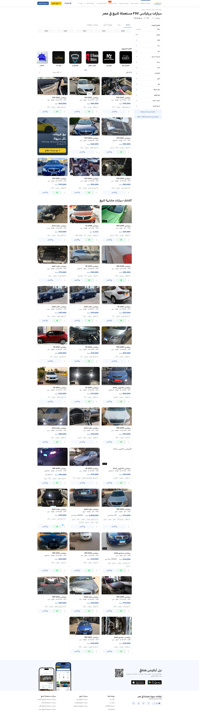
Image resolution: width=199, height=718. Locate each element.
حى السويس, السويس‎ (91, 519)
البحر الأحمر (125, 563)
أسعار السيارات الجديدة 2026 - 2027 (147, 117)
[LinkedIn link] (138, 703)
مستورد (105, 519)
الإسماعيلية (126, 606)
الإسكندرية (61, 357)
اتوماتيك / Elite (79, 235)
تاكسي (92, 522)
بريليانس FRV (120, 519)
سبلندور (113, 563)
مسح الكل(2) (138, 18)
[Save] (104, 79)
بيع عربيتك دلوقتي (51, 150)
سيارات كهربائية (112, 3)
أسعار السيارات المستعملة (147, 112)
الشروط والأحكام (110, 706)
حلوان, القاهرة (125, 107)
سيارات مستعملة (145, 3)
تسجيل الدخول (43, 3)
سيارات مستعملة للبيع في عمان (47, 709)
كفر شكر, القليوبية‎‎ (92, 647)
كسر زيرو (112, 148)
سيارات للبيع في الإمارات (81, 703)
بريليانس (118, 107)
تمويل (45, 478)
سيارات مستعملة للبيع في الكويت (46, 699)
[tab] (128, 24)
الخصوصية (111, 709)
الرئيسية (112, 699)
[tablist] (84, 24)
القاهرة (94, 107)
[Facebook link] (148, 703)
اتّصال (113, 111)
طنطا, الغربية (61, 276)
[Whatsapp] (89, 111)
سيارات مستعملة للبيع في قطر (47, 706)
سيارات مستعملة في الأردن (48, 703)
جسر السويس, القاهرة (59, 606)
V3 (85, 235)
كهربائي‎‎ (73, 519)
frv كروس (116, 397)
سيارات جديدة (135, 3)
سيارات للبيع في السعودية (80, 706)
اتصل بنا (112, 703)
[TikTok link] (143, 703)
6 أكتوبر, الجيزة (125, 188)
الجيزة (127, 148)
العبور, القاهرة (93, 148)
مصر (157, 703)
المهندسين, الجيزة (92, 188)
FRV (117, 235)
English (67, 3)
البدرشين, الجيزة (60, 397)
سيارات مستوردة (124, 3)
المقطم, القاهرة (60, 316)
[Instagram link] (133, 703)
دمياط (95, 563)
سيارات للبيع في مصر (82, 699)
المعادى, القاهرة (60, 107)
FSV (114, 107)
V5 (85, 276)
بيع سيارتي (55, 3)
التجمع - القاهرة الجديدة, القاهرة (89, 478)
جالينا (49, 235)
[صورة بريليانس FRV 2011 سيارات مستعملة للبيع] (52, 541)
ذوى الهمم (80, 276)
